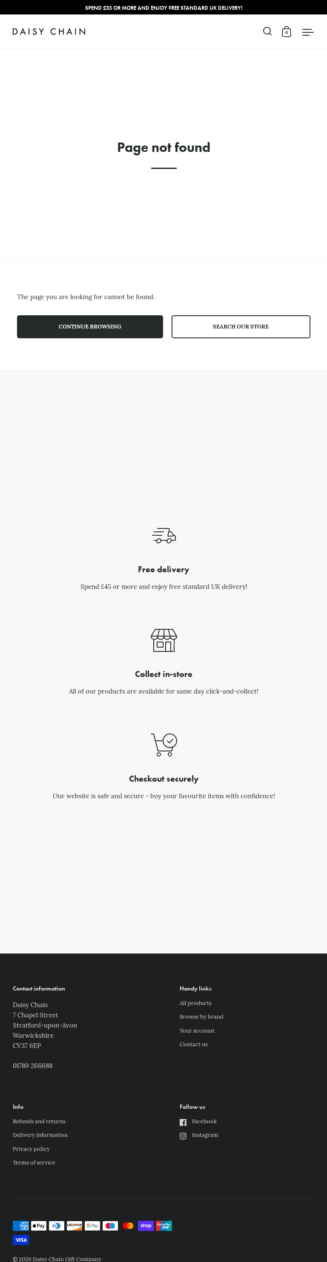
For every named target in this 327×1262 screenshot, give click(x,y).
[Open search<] (267, 31)
